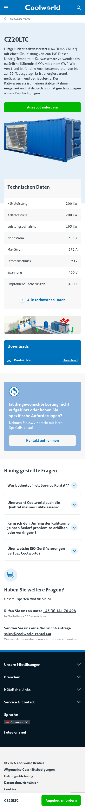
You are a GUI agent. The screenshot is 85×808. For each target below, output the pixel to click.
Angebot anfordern (42, 107)
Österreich (17, 722)
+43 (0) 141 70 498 (59, 610)
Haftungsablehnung (18, 776)
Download (70, 360)
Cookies (10, 789)
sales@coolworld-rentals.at (27, 633)
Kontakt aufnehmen (42, 440)
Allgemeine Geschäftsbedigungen (29, 769)
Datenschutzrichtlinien (21, 782)
